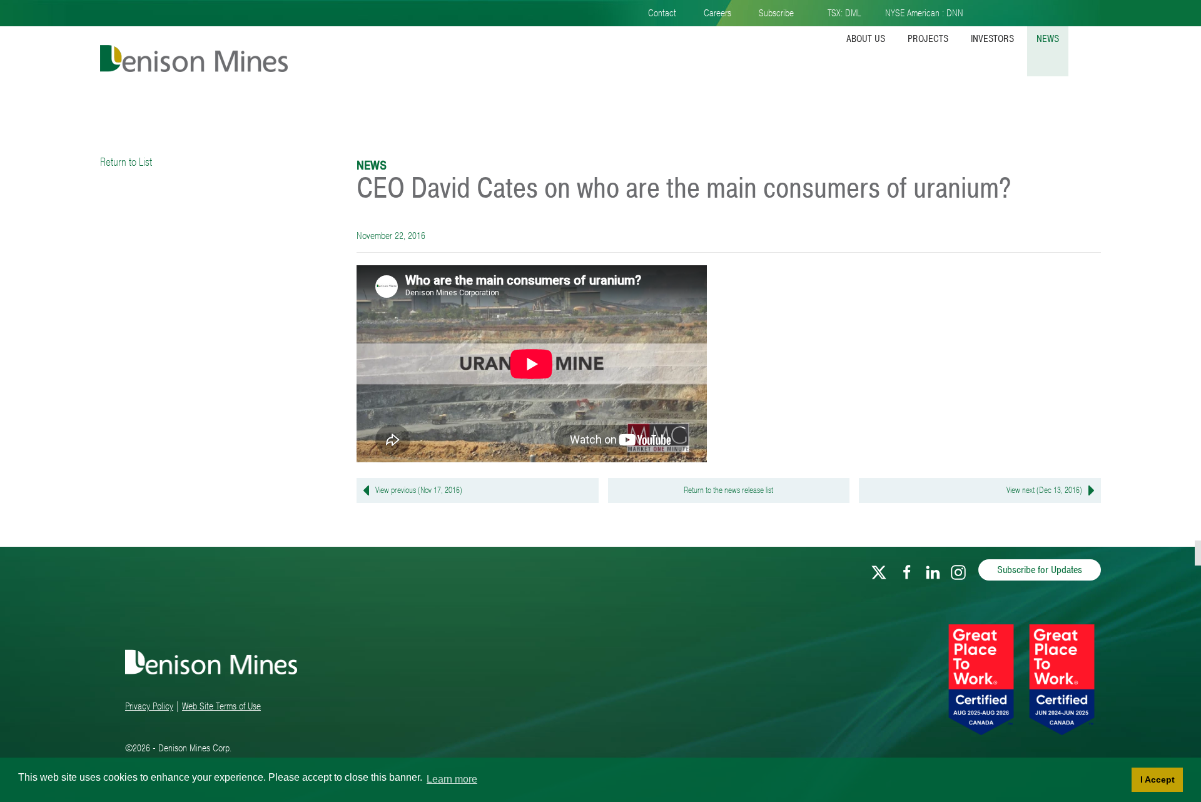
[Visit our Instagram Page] (958, 570)
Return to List (126, 162)
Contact (662, 13)
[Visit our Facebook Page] (907, 570)
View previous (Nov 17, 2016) (418, 490)
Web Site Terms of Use (221, 706)
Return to (728, 490)
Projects (928, 39)
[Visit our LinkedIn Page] (933, 570)
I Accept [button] (1157, 779)
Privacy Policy (149, 706)
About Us (865, 39)
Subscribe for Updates (1039, 570)
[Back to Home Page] (194, 48)
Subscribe (776, 13)
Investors (992, 39)
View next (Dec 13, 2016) (1044, 490)
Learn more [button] (452, 779)
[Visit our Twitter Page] (879, 570)
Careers (717, 13)
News (1047, 39)
